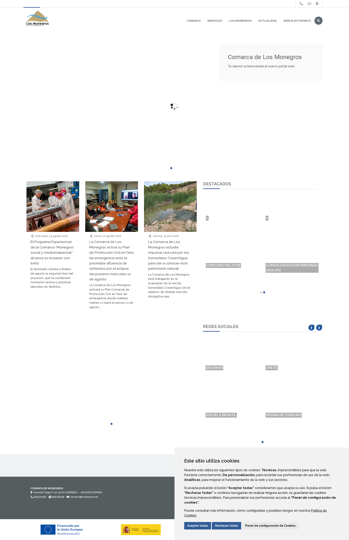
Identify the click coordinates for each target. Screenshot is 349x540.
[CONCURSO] (170, 326)
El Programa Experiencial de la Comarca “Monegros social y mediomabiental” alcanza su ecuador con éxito (52, 252)
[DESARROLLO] (170, 337)
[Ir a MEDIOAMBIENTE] (317, 4)
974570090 (39, 496)
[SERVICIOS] (111, 337)
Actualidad (267, 20)
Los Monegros (240, 20)
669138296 (57, 496)
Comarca (194, 20)
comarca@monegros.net (83, 496)
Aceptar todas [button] (197, 525)
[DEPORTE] (52, 337)
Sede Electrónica (297, 20)
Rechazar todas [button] (226, 525)
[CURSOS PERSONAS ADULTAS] (111, 329)
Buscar (318, 21)
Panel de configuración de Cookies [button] (270, 525)
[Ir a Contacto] (309, 4)
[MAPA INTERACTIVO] (52, 326)
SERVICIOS (214, 20)
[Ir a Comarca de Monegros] (37, 19)
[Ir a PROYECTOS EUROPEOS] (301, 4)
